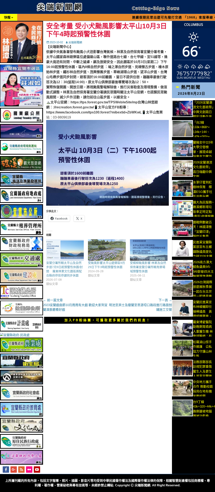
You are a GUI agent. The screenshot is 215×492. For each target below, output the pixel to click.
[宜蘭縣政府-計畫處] (21, 330)
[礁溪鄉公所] (21, 169)
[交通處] (21, 266)
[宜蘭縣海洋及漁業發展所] (21, 185)
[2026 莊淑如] (21, 105)
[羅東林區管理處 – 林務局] (21, 383)
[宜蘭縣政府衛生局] (21, 367)
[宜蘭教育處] (21, 415)
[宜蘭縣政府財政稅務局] (21, 250)
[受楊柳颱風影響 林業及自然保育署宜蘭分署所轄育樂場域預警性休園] (149, 250)
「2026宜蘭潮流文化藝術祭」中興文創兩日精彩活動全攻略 (203, 112)
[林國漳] (21, 62)
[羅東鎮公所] (21, 121)
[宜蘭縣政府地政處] (21, 202)
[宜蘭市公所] (21, 218)
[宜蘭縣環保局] (21, 153)
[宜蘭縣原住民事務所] (21, 447)
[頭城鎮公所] (21, 298)
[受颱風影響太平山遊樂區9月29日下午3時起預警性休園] (107, 250)
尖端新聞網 (75, 42)
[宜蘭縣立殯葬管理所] (21, 234)
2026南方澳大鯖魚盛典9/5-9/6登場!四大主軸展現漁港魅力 (203, 271)
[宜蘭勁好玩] (21, 137)
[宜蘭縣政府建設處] (21, 282)
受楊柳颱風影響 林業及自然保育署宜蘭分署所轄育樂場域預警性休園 (148, 267)
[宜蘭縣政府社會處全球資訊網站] (21, 399)
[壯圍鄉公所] (21, 314)
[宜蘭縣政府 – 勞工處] (21, 463)
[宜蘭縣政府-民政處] (15, 335)
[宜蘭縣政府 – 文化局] (21, 431)
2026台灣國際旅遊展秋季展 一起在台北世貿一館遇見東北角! (202, 291)
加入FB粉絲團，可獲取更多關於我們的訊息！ (107, 320)
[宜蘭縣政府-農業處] (21, 351)
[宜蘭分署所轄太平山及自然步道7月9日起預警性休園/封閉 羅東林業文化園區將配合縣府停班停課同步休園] (65, 250)
